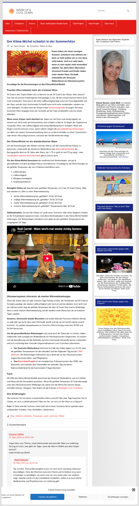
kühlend (19, 416)
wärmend (54, 416)
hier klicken (123, 157)
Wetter (61, 416)
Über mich (109, 23)
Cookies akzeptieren (47, 497)
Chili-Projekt (78, 23)
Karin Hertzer (19, 46)
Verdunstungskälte (57, 107)
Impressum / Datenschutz (16, 30)
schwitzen (27, 416)
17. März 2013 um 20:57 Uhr (21, 437)
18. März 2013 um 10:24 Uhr (25, 463)
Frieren (32, 23)
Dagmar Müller (16, 434)
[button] (133, 489)
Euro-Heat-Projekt (26, 361)
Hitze (12, 416)
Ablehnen (83, 497)
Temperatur (38, 416)
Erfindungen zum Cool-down (69, 388)
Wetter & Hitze (46, 46)
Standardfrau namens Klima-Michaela (23, 155)
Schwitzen (19, 23)
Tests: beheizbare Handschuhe (54, 23)
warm (46, 416)
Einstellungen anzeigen (118, 497)
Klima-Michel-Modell (65, 149)
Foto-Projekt (94, 23)
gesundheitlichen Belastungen (70, 129)
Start (7, 23)
